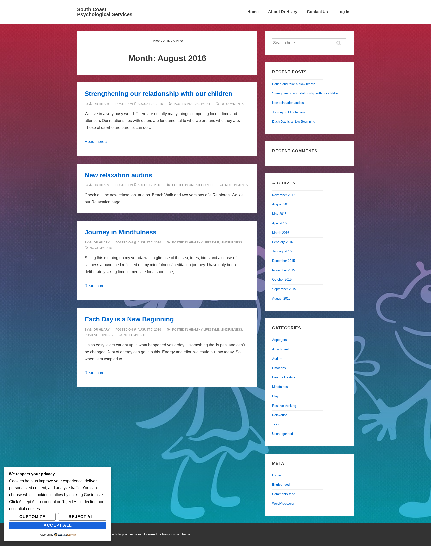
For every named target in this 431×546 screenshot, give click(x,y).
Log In (343, 12)
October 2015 (282, 279)
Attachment (200, 104)
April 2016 (279, 223)
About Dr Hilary (282, 12)
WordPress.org (283, 503)
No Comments (232, 104)
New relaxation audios (118, 175)
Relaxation (279, 415)
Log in (276, 475)
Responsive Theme (176, 534)
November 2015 (283, 270)
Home (253, 12)
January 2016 (282, 251)
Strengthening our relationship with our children (158, 93)
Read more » (96, 141)
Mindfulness (231, 242)
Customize (32, 517)
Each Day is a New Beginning (129, 319)
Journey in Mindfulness (120, 232)
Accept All (58, 525)
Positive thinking (99, 335)
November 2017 (283, 195)
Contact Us (317, 12)
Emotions (279, 368)
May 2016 (279, 214)
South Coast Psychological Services (104, 12)
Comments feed (283, 494)
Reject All (82, 517)
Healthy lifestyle (204, 242)
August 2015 (281, 298)
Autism (277, 359)
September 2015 (284, 289)
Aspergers (279, 340)
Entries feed (281, 484)
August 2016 (281, 204)
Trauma (277, 424)
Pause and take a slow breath (293, 84)
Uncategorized (202, 185)
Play (275, 396)
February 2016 (282, 242)
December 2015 (283, 261)
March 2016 (280, 233)
